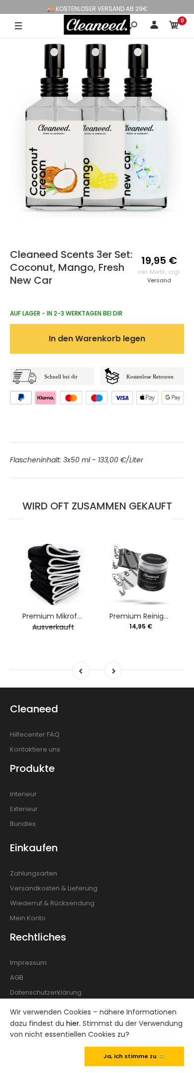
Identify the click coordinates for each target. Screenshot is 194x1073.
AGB (16, 977)
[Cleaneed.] (97, 25)
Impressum (28, 962)
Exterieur (24, 809)
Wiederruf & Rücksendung (52, 903)
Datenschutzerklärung (46, 992)
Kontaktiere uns (35, 749)
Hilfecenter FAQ (35, 734)
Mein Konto (28, 918)
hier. (73, 1023)
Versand (159, 280)
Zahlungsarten (33, 873)
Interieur (23, 794)
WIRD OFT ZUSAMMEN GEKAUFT (97, 506)
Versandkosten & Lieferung (53, 888)
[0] (174, 26)
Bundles (23, 823)
